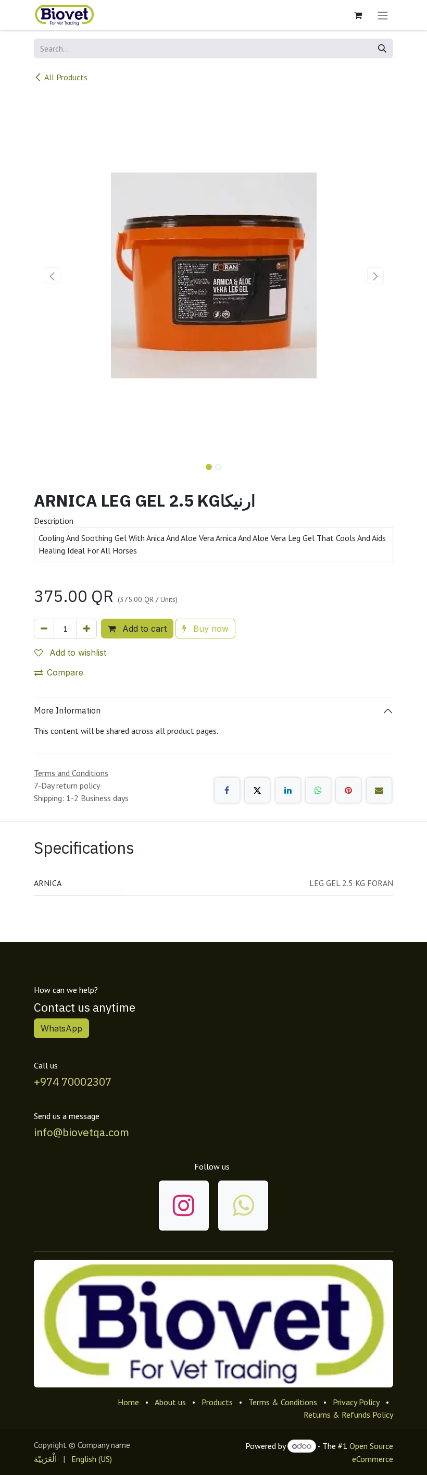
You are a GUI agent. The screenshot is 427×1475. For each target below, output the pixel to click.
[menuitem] (45, 1459)
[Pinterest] (348, 790)
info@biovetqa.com (81, 1132)
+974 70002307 (72, 1082)
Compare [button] (65, 672)
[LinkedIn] (287, 790)
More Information (67, 710)
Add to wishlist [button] (76, 652)
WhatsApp (61, 1028)
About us (170, 1402)
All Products (65, 77)
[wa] (243, 1205)
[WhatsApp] (318, 790)
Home (128, 1402)
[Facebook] (227, 790)
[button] (52, 275)
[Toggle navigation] (382, 15)
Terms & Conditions (282, 1402)
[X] (257, 790)
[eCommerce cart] (357, 15)
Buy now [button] (210, 628)
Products (217, 1402)
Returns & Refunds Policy (348, 1414)
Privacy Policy (356, 1402)
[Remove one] (44, 628)
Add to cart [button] (143, 628)
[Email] (379, 790)
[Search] (382, 48)
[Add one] (87, 628)
